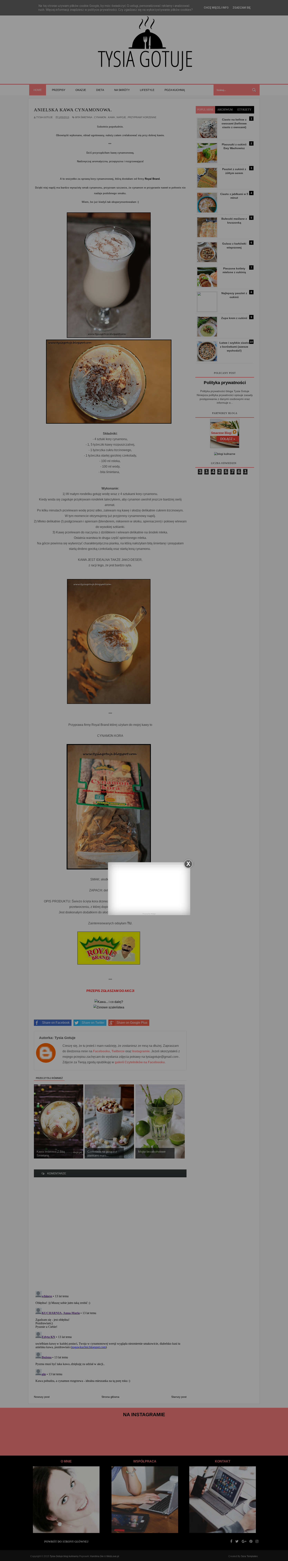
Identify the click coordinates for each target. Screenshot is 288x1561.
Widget (153, 914)
